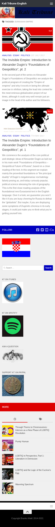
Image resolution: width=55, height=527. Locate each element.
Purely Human (22, 441)
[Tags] (40, 419)
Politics (25, 55)
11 (51, 111)
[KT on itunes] (12, 302)
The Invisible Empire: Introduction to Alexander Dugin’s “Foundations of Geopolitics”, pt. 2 (26, 64)
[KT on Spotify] (12, 336)
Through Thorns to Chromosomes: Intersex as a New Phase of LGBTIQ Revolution (32, 430)
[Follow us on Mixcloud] (51, 230)
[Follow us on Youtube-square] (46, 230)
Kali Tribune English (14, 3)
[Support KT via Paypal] (13, 395)
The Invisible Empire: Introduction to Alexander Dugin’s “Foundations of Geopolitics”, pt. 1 (26, 145)
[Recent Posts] (15, 419)
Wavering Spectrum (24, 484)
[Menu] (51, 3)
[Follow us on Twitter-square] (42, 230)
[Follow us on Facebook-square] (37, 230)
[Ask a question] (12, 362)
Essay (16, 55)
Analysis (6, 55)
